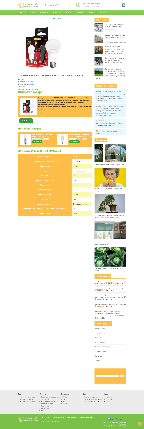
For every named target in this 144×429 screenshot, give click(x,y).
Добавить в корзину (25, 82)
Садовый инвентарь (101, 351)
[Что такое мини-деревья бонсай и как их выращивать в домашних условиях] (110, 213)
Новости (79, 13)
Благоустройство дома (92, 401)
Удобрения (45, 399)
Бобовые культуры (47, 404)
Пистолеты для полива (102, 347)
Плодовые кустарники (27, 401)
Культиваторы (99, 333)
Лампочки (30, 84)
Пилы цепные (99, 342)
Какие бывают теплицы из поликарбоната (109, 164)
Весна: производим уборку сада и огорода (110, 288)
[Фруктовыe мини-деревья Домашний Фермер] (110, 186)
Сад (32, 13)
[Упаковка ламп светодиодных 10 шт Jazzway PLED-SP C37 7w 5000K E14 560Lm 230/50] (74, 143)
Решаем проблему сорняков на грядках (109, 304)
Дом (68, 13)
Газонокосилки (99, 328)
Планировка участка (91, 397)
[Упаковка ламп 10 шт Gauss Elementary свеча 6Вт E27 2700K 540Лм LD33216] (37, 143)
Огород (43, 13)
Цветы (65, 399)
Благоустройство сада (27, 397)
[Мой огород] (28, 7)
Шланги (97, 360)
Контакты (45, 421)
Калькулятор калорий (91, 3)
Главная (23, 13)
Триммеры (98, 356)
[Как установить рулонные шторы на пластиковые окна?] (110, 239)
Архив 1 (109, 401)
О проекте (45, 418)
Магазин (55, 421)
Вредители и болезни (48, 401)
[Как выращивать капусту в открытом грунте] (110, 266)
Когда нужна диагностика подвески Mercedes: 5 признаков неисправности (114, 60)
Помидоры (45, 408)
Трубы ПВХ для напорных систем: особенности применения (114, 27)
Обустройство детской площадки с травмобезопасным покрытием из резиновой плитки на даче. (107, 313)
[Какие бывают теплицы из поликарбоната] (110, 162)
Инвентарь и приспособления (51, 397)
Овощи (43, 410)
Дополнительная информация (29, 89)
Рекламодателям (86, 418)
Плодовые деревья (26, 399)
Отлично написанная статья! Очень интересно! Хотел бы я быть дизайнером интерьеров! (110, 123)
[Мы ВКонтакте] (124, 5)
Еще (106, 394)
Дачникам (103, 13)
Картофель (45, 406)
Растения (56, 13)
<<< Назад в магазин (55, 19)
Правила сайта (58, 418)
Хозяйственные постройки (93, 399)
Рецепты (90, 13)
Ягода (65, 404)
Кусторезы (98, 337)
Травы (65, 397)
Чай (64, 401)
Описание (21, 87)
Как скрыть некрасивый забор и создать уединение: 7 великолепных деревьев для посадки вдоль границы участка (110, 73)
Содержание (72, 418)
